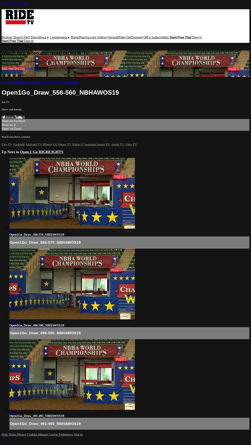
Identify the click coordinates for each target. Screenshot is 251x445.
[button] (3, 33)
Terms (12, 434)
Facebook (8, 117)
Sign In (29, 41)
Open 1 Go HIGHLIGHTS (41, 152)
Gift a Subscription (156, 37)
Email (21, 117)
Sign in (197, 37)
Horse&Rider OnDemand (125, 37)
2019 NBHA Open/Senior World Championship (40, 82)
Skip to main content (14, 3)
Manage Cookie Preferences (56, 434)
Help (5, 434)
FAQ (27, 37)
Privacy (22, 434)
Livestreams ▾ (59, 37)
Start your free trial (13, 68)
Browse (7, 37)
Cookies (32, 434)
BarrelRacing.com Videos (89, 37)
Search (18, 37)
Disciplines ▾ (40, 37)
